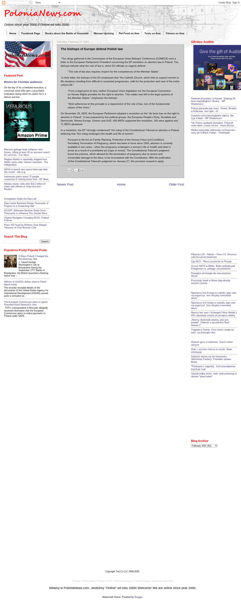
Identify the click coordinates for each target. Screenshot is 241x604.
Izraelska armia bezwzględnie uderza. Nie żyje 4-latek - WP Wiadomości (212, 117)
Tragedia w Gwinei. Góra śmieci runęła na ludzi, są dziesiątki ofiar (212, 331)
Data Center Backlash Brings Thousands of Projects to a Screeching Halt (26, 204)
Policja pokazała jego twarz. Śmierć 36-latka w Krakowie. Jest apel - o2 (213, 109)
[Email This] (69, 170)
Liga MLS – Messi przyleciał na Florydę (211, 261)
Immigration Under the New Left (20, 199)
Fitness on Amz (175, 33)
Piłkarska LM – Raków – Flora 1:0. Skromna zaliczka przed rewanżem (213, 255)
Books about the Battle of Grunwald (67, 33)
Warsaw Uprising (104, 33)
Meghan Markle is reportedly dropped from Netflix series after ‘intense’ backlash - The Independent (26, 162)
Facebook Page (30, 33)
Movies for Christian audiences (23, 81)
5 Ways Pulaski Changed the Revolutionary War (33, 257)
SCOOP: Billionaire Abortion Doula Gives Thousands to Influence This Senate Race (25, 211)
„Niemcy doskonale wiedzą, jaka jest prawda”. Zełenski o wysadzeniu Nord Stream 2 (210, 322)
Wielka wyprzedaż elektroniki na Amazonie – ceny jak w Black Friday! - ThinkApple (214, 131)
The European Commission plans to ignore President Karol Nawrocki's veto (25, 303)
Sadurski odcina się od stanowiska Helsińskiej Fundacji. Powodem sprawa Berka (211, 359)
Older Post (176, 184)
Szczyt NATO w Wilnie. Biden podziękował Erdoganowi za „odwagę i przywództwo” (213, 267)
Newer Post (65, 184)
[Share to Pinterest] (82, 170)
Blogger (138, 597)
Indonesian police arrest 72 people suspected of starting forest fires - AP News (26, 178)
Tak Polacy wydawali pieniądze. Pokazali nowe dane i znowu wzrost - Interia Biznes (212, 124)
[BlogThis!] (72, 170)
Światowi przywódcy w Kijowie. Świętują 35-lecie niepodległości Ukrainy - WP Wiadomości (213, 101)
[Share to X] (76, 170)
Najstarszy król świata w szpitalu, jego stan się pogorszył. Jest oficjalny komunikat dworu (213, 305)
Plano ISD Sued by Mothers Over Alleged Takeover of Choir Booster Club (25, 226)
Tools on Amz (152, 33)
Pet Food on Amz (129, 33)
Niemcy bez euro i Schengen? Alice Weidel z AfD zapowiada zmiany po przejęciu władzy (214, 314)
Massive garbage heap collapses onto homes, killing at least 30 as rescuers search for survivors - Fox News (27, 152)
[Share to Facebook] (79, 170)
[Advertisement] (216, 193)
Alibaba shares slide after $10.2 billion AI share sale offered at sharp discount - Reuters (25, 187)
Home (12, 33)
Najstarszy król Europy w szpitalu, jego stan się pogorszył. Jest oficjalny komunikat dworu (213, 296)
